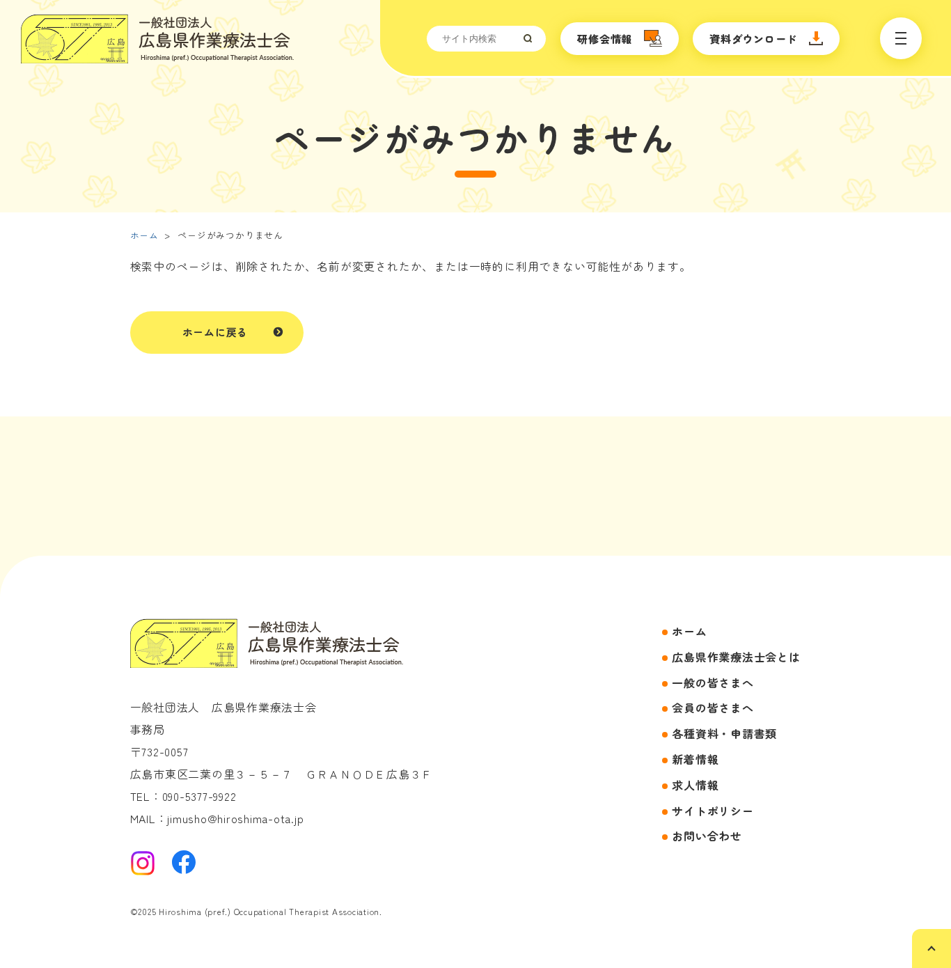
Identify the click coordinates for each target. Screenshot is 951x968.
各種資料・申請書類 (724, 733)
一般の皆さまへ (712, 682)
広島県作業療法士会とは (736, 656)
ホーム (144, 235)
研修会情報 (604, 38)
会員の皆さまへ (712, 707)
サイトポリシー (712, 810)
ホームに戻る (215, 332)
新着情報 (695, 759)
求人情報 (695, 784)
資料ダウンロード (753, 38)
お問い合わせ (707, 835)
